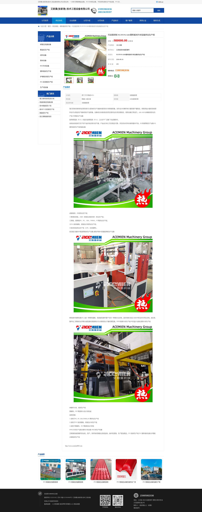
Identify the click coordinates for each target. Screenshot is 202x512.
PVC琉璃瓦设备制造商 (75, 482)
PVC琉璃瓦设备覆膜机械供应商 (151, 482)
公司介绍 (87, 20)
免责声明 (63, 504)
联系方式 (156, 20)
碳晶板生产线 (44, 113)
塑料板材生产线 (65, 26)
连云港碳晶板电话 (45, 116)
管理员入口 (69, 504)
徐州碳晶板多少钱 (45, 106)
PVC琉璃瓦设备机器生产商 (126, 482)
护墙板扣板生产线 (46, 76)
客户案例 (129, 20)
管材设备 (43, 60)
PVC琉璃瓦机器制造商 (50, 482)
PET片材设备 (44, 66)
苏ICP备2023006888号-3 (65, 497)
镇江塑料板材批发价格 (47, 98)
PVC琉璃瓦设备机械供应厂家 (101, 482)
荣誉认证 (143, 20)
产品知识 (115, 20)
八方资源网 (55, 504)
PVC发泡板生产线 (46, 82)
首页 (49, 26)
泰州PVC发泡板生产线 (47, 109)
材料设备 (43, 55)
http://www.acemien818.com (73, 446)
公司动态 (101, 20)
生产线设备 (44, 87)
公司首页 (45, 20)
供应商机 (59, 20)
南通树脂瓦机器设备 (46, 102)
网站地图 (77, 504)
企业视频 (73, 20)
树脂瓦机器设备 (45, 44)
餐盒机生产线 (45, 50)
